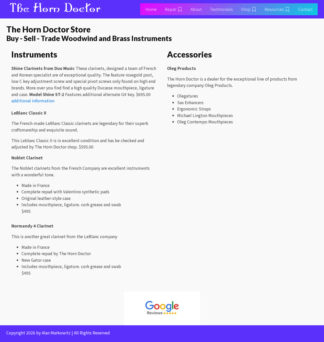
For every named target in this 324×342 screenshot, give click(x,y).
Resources (274, 9)
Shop (246, 9)
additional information (32, 101)
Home (151, 9)
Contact (305, 9)
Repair (170, 9)
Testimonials (221, 9)
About (196, 9)
